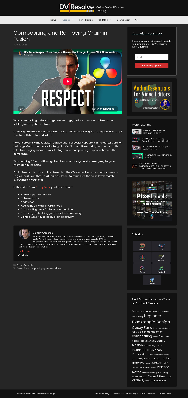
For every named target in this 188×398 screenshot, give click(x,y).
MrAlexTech (161, 362)
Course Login (123, 19)
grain (46, 268)
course (155, 337)
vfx (170, 377)
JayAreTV (149, 355)
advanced (146, 311)
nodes (135, 367)
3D (133, 311)
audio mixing (137, 316)
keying (166, 355)
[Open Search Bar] (136, 20)
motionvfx (149, 363)
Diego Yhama (157, 345)
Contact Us (118, 393)
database (147, 346)
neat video (55, 268)
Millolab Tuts (155, 359)
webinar (150, 380)
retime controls (147, 373)
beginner (152, 316)
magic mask (144, 359)
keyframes (158, 355)
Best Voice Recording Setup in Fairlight (154, 132)
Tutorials (66, 19)
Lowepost (135, 359)
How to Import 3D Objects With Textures (157, 148)
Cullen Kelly (150, 340)
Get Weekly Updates (152, 65)
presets (153, 368)
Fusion (20, 265)
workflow (161, 380)
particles (146, 367)
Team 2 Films (156, 376)
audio (167, 312)
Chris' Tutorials (159, 328)
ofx (140, 367)
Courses (103, 19)
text (167, 377)
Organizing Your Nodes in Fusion (158, 156)
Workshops (132, 393)
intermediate (142, 350)
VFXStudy (138, 380)
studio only (137, 376)
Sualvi (145, 377)
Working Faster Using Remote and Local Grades (156, 140)
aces (137, 312)
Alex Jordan (159, 311)
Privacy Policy (102, 393)
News (53, 19)
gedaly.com (24, 251)
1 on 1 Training (86, 19)
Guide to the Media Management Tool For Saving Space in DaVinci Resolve (155, 166)
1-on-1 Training (147, 393)
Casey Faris (43, 187)
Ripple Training (160, 372)
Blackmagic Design (151, 322)
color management (151, 331)
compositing (36, 268)
